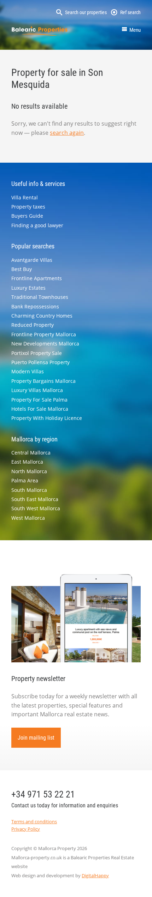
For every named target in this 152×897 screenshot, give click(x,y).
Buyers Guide (27, 215)
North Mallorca (29, 471)
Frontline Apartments (36, 278)
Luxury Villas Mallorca (37, 390)
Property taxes (28, 206)
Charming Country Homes (41, 315)
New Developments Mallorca (45, 343)
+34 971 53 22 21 (43, 794)
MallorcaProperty (39, 31)
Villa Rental (24, 197)
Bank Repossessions (35, 306)
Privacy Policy (25, 829)
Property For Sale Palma (39, 399)
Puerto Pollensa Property (40, 362)
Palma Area (24, 480)
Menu (135, 30)
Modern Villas (27, 371)
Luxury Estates (28, 287)
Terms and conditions (34, 821)
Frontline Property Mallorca (43, 334)
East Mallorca (27, 461)
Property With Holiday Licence (46, 418)
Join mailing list (36, 737)
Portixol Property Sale (36, 353)
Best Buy (21, 269)
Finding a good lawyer (37, 225)
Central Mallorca (31, 452)
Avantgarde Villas (31, 260)
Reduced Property (32, 324)
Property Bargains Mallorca (43, 381)
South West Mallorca (35, 508)
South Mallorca (29, 490)
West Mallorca (28, 517)
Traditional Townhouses (39, 297)
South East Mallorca (34, 499)
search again (67, 133)
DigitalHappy (95, 875)
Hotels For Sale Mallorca (39, 408)
